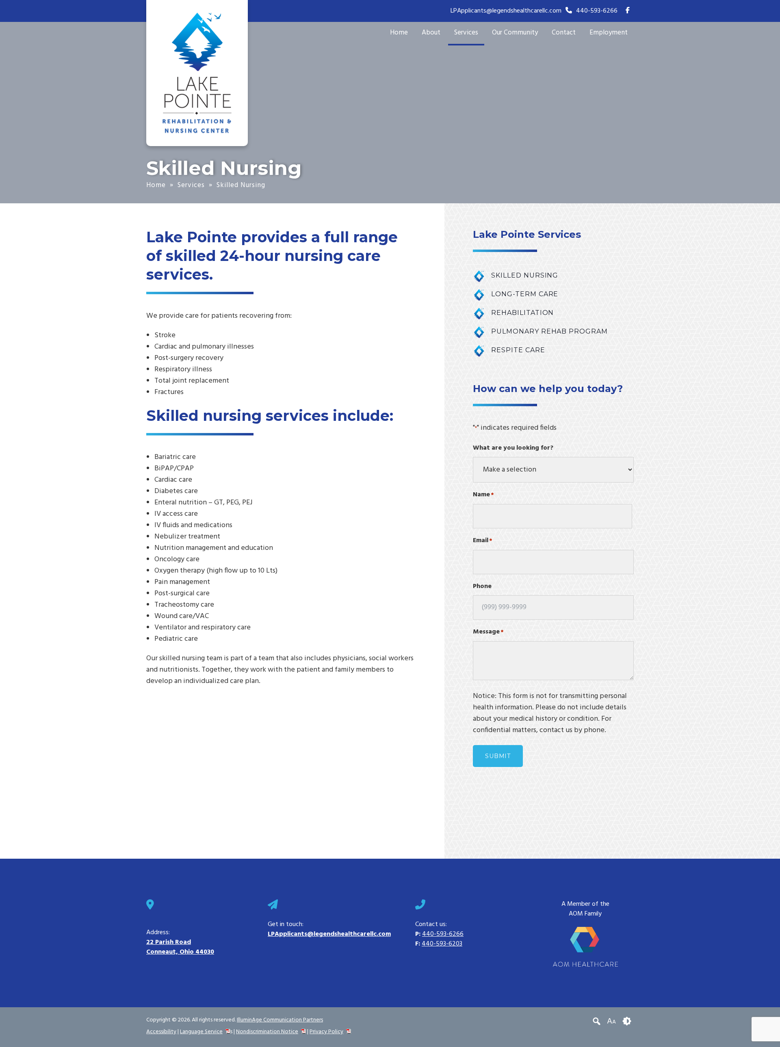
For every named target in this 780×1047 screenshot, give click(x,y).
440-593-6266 (597, 11)
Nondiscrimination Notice (267, 1031)
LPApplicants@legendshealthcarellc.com (506, 11)
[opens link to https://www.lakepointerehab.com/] (197, 73)
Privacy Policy (326, 1031)
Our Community (515, 32)
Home (399, 32)
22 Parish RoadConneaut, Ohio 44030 (180, 947)
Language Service (201, 1031)
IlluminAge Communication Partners (280, 1020)
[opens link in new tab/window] (628, 11)
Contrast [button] (627, 1021)
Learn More (553, 275)
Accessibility (161, 1031)
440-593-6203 (442, 944)
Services (466, 32)
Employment (608, 32)
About (431, 32)
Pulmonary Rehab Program (553, 331)
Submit (498, 756)
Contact (564, 32)
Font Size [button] (611, 1021)
